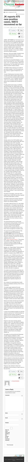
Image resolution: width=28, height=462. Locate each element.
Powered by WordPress (11, 459)
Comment (7, 395)
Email (6, 417)
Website (7, 422)
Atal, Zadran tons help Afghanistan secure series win (14, 1)
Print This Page (14, 27)
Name (6, 413)
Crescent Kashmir (21, 14)
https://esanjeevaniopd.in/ (12, 239)
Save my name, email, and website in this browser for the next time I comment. (7, 435)
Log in (6, 459)
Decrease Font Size (4, 27)
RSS (17, 7)
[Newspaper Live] (14, 4)
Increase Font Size (5, 27)
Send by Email (21, 27)
